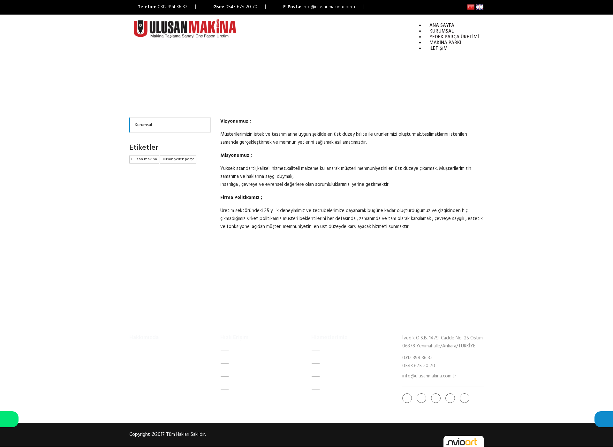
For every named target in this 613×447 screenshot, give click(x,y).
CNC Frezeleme (338, 351)
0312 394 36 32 (172, 7)
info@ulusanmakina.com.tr (329, 7)
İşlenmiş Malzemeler (343, 376)
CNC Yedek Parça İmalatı (348, 363)
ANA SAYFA (244, 351)
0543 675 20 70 (241, 7)
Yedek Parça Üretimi (253, 363)
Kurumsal (441, 31)
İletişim (438, 48)
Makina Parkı (245, 376)
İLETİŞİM (241, 389)
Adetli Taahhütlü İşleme (347, 389)
